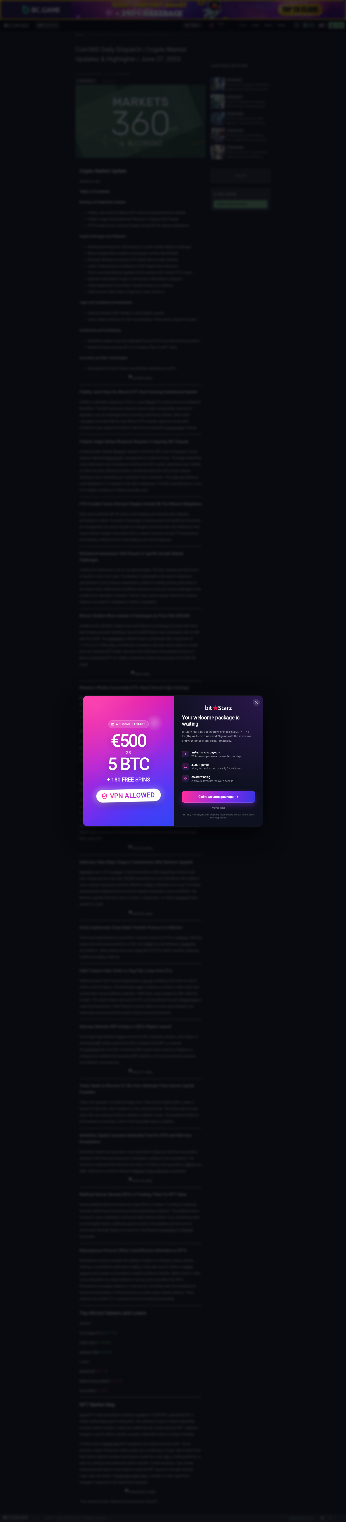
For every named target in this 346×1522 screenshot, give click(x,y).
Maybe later (218, 807)
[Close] (256, 702)
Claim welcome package (215, 797)
